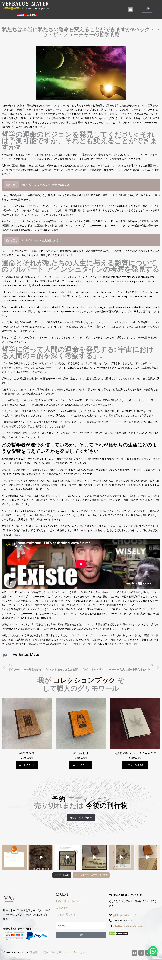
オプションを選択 (134, 764)
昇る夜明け (80, 753)
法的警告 (35, 952)
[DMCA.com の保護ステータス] (118, 934)
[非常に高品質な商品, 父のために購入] (14, 857)
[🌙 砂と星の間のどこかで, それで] (67, 857)
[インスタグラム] (141, 953)
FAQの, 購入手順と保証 (68, 901)
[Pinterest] (148, 953)
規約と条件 (62, 907)
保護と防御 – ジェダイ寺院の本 (135, 753)
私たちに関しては (65, 914)
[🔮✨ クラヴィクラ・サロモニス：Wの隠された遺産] (147, 857)
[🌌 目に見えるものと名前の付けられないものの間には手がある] (121, 857)
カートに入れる (27, 764)
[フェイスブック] (134, 953)
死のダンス (26, 753)
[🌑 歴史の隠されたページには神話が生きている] (94, 857)
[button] (130, 9)
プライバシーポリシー (54, 952)
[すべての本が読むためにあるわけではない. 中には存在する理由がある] (40, 857)
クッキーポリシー (78, 952)
